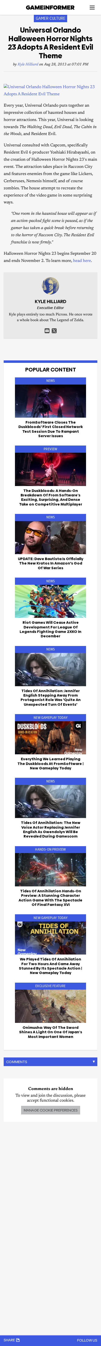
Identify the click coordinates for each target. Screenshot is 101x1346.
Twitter (54, 330)
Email (47, 330)
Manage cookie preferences (51, 1110)
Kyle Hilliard (28, 64)
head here (82, 261)
